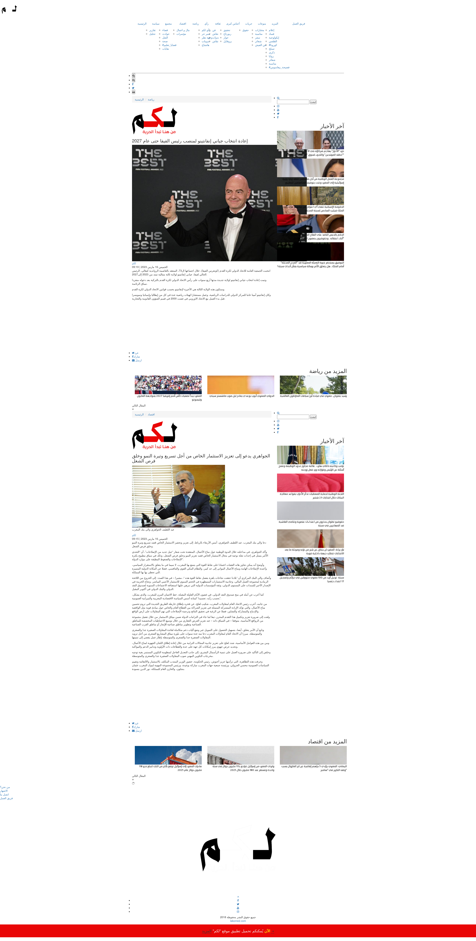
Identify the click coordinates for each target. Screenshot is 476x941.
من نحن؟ (5, 787)
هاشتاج (205, 45)
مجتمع (168, 23)
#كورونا (273, 45)
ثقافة (218, 23)
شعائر (258, 41)
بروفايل (227, 41)
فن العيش (260, 45)
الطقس (273, 41)
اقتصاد (182, 23)
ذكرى (272, 52)
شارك (137, 356)
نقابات (165, 48)
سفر (257, 37)
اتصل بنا (4, 794)
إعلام (271, 30)
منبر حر (206, 34)
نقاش (215, 34)
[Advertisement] (202, 325)
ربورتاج (227, 34)
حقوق (245, 30)
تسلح (271, 48)
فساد (271, 34)
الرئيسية (142, 23)
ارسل (138, 360)
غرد (136, 353)
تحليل (152, 34)
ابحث (313, 102)
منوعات (262, 23)
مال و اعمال (183, 30)
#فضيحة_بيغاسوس (279, 67)
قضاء (165, 30)
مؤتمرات (181, 34)
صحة (165, 41)
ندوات (215, 37)
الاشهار (4, 790)
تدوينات (206, 41)
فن (214, 30)
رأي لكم (206, 30)
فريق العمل (298, 23)
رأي (207, 23)
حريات (248, 23)
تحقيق (226, 30)
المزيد (275, 23)
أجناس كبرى (233, 23)
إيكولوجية (274, 37)
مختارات (259, 30)
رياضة (195, 23)
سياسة (156, 23)
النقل (165, 37)
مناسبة (259, 34)
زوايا (271, 56)
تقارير (152, 30)
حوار (226, 37)
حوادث (166, 34)
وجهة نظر (207, 37)
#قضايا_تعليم (169, 45)
